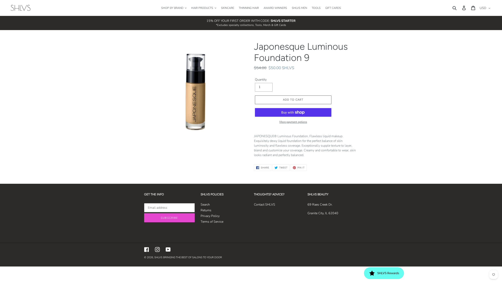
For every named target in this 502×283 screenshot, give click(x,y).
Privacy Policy (210, 216)
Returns (206, 210)
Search (205, 204)
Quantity (261, 79)
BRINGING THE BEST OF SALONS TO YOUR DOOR (192, 257)
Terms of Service (212, 222)
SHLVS (158, 257)
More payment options (293, 122)
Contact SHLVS (264, 204)
